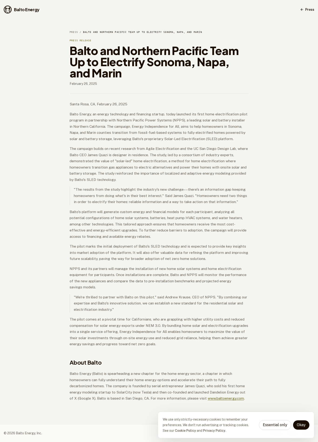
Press (309, 9)
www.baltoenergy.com (226, 398)
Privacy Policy (214, 430)
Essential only (275, 425)
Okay (301, 425)
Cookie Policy (185, 430)
